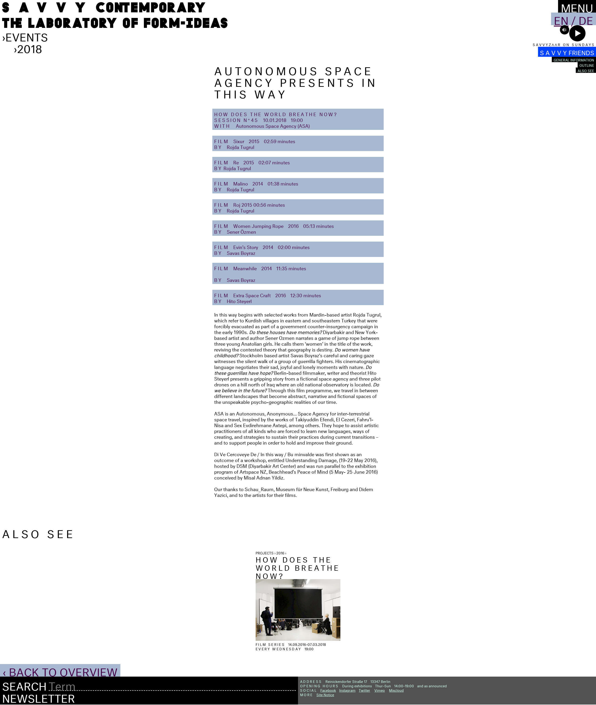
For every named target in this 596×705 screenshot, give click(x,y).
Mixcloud (396, 689)
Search (24, 685)
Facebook (328, 689)
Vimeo (379, 689)
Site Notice (325, 694)
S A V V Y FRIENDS (567, 52)
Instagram (347, 689)
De (586, 18)
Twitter (364, 689)
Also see (586, 70)
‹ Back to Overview (60, 670)
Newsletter (38, 696)
